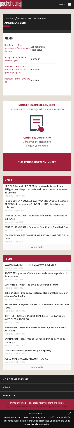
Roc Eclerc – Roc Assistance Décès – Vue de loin (17, 48)
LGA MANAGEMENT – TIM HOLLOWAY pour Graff (30, 264)
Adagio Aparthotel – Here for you (15, 59)
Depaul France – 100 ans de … (17, 80)
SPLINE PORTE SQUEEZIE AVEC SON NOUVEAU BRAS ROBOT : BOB (36, 306)
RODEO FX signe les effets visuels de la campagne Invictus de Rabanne (37, 275)
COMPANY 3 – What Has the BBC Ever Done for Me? (31, 284)
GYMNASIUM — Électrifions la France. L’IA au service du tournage (34, 340)
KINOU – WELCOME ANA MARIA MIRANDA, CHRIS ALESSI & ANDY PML (35, 329)
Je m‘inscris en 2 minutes (37, 161)
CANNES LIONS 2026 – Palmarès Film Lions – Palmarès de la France (35, 217)
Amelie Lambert (15, 22)
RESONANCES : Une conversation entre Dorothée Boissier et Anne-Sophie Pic (36, 294)
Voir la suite (37, 247)
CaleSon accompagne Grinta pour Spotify (27, 350)
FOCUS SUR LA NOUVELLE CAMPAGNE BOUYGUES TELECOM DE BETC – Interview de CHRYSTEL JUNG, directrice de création (36, 204)
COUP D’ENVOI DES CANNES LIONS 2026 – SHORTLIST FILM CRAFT (36, 237)
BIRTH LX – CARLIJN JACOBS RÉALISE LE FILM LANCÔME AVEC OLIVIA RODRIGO (34, 317)
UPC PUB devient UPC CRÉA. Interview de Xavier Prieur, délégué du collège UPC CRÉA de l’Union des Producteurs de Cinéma (35, 189)
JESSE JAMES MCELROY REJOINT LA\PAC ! (26, 358)
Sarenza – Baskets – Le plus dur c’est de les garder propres (16, 69)
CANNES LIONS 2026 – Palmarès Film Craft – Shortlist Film (36, 227)
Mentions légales (56, 402)
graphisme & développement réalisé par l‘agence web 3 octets (37, 406)
